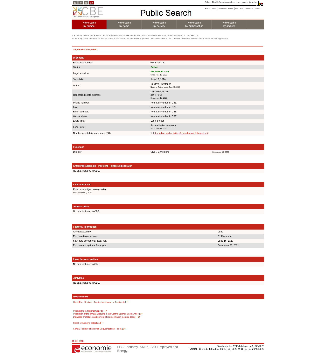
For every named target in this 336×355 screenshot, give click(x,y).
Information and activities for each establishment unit (180, 133)
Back (81, 341)
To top (75, 341)
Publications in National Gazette (88, 311)
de (86, 2)
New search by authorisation (194, 24)
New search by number (89, 24)
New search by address (229, 24)
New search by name (124, 24)
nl (75, 2)
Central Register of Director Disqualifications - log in (97, 329)
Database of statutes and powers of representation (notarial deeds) (104, 317)
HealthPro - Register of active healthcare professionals (99, 302)
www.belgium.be (249, 2)
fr (80, 2)
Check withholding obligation (86, 323)
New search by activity (159, 24)
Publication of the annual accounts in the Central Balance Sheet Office (106, 314)
